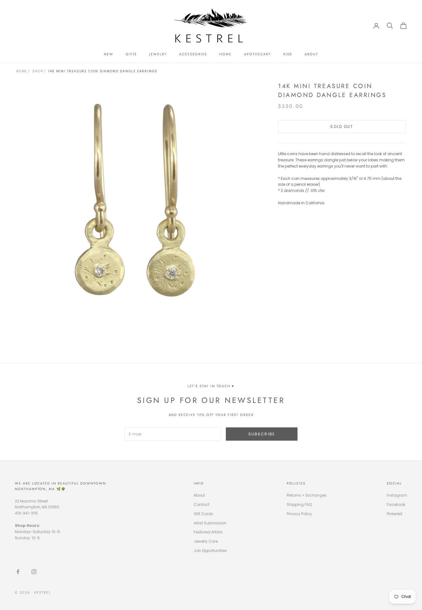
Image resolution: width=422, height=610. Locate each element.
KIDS (288, 54)
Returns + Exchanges (307, 495)
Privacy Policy (299, 513)
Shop (37, 71)
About (199, 495)
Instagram (397, 495)
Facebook (396, 504)
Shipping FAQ (299, 504)
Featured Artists (208, 532)
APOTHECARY (257, 54)
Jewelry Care (206, 541)
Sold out (341, 126)
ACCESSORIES (193, 54)
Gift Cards (203, 513)
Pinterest (394, 513)
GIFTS (131, 54)
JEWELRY (158, 54)
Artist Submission (210, 523)
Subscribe (261, 434)
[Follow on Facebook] (18, 572)
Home (21, 71)
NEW (108, 54)
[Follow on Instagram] (34, 572)
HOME (225, 54)
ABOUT (311, 54)
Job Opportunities (210, 550)
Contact (201, 504)
